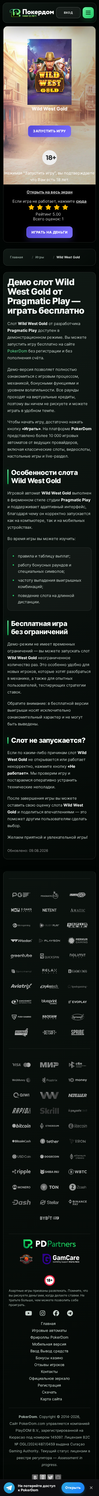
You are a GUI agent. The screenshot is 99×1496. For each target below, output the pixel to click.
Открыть (73, 1487)
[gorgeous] (65, 207)
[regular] (48, 207)
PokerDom (17, 350)
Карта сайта (51, 1399)
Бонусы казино (49, 1358)
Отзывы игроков (49, 1364)
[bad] (31, 207)
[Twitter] (50, 1477)
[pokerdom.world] (42, 1313)
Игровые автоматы (49, 1330)
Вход (68, 12)
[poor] (40, 207)
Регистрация (49, 1385)
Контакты (49, 1371)
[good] (57, 207)
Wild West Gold (68, 257)
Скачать (49, 1392)
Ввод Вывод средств (49, 1351)
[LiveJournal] (66, 1477)
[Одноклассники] (43, 1477)
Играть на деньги (49, 232)
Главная (16, 257)
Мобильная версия (49, 1344)
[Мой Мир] (58, 1477)
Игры (39, 257)
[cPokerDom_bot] (70, 1313)
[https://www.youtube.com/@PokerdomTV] (28, 1313)
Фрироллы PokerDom (49, 1337)
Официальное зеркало (49, 1378)
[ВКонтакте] (35, 1477)
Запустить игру (49, 131)
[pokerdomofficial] (56, 1313)
